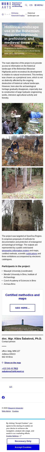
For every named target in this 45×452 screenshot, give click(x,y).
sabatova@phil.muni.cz (13, 371)
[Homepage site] (12, 5)
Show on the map (12, 363)
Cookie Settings (12, 436)
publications (31, 254)
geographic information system (15, 250)
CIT (10, 387)
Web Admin (6, 411)
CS (31, 5)
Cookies (15, 411)
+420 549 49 (10, 368)
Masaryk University (15, 408)
